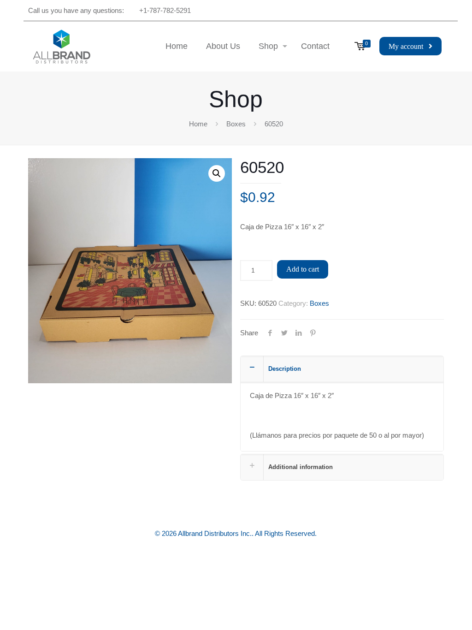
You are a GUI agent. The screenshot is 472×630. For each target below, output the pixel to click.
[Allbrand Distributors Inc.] (61, 46)
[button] (216, 173)
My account (409, 46)
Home (198, 124)
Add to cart (302, 269)
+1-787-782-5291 (165, 10)
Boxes (236, 124)
